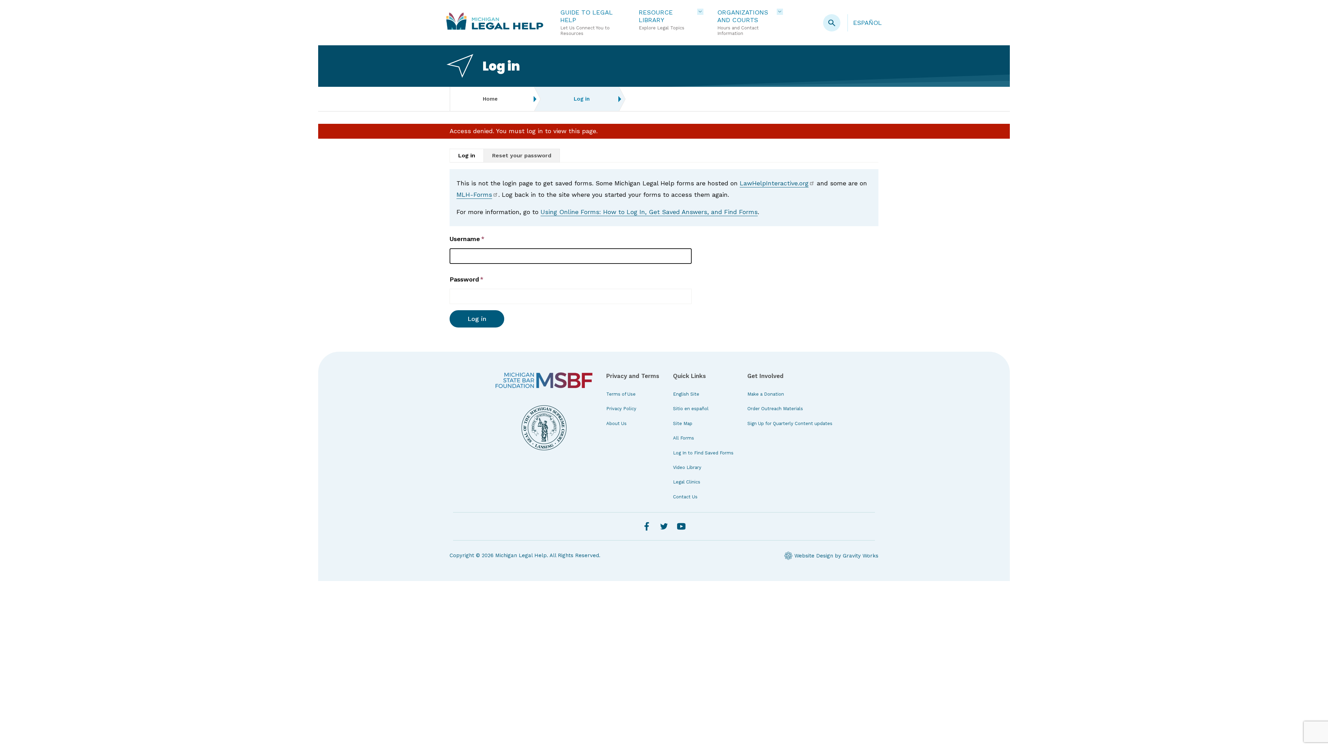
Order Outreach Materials (775, 408)
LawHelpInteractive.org (774, 183)
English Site (686, 394)
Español (867, 22)
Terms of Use (621, 394)
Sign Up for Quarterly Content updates (789, 423)
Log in (466, 155)
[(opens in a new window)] (544, 380)
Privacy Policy (621, 408)
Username (465, 238)
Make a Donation (765, 394)
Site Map (682, 423)
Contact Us (685, 496)
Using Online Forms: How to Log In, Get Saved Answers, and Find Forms (649, 211)
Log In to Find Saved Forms (703, 452)
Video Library (687, 467)
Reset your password (521, 155)
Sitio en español (691, 408)
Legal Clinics (686, 482)
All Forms (683, 438)
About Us (616, 423)
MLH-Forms (474, 194)
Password (464, 279)
